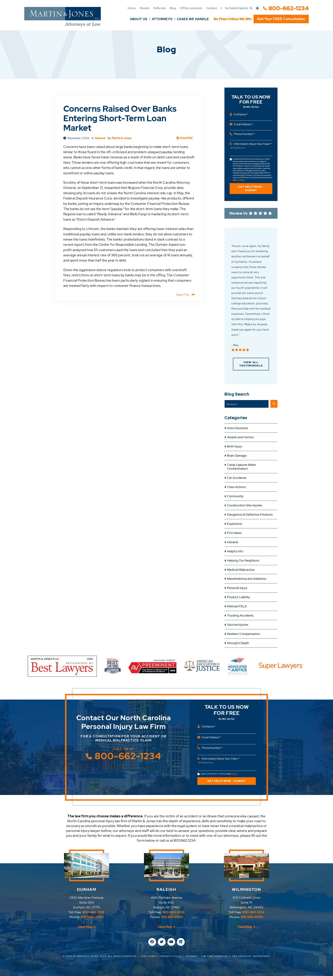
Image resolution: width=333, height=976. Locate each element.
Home (132, 8)
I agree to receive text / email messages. (218, 774)
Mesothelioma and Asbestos (246, 579)
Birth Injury (234, 446)
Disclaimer (149, 956)
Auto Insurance (237, 428)
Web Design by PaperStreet (251, 956)
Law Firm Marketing (215, 956)
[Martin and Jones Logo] (62, 17)
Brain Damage (236, 455)
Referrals (159, 8)
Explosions (234, 524)
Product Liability (238, 597)
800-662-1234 (288, 8)
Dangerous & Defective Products (250, 514)
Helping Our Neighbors (243, 560)
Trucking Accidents (240, 615)
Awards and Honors (240, 437)
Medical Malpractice (241, 570)
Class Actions (236, 487)
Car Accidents (236, 478)
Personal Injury (237, 588)
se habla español (236, 8)
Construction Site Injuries (244, 505)
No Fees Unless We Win (232, 19)
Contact (211, 8)
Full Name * (241, 114)
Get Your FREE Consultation (281, 19)
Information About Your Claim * (253, 144)
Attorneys (162, 19)
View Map (85, 927)
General (232, 542)
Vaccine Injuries (237, 625)
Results (144, 8)
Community (235, 496)
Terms (234, 774)
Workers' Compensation (243, 634)
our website (240, 180)
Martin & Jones (121, 138)
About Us (138, 19)
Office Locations (191, 8)
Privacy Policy (171, 956)
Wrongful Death (238, 643)
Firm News (234, 533)
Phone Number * (244, 134)
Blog (173, 8)
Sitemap (191, 956)
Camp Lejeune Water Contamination (241, 466)
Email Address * (243, 124)
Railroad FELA (237, 606)
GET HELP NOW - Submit (251, 188)
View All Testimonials (251, 364)
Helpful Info (235, 551)
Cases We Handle (193, 19)
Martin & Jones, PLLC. (92, 956)
